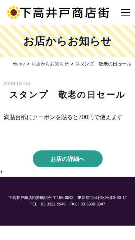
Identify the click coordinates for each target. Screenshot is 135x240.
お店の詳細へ (67, 159)
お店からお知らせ (50, 64)
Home (19, 64)
